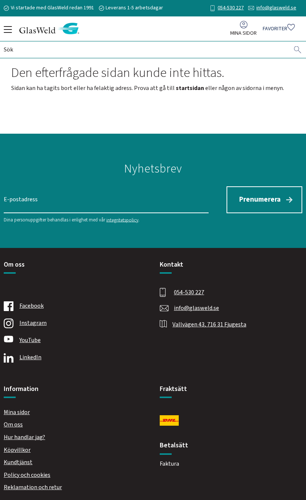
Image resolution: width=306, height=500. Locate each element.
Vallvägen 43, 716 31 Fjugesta (209, 324)
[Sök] (298, 49)
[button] (6, 32)
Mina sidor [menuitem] (243, 33)
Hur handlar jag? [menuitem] (24, 437)
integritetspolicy (122, 220)
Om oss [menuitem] (13, 424)
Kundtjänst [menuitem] (18, 462)
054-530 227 (231, 8)
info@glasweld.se (276, 8)
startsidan (190, 88)
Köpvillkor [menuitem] (17, 450)
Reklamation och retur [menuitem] (33, 487)
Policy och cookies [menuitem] (27, 475)
